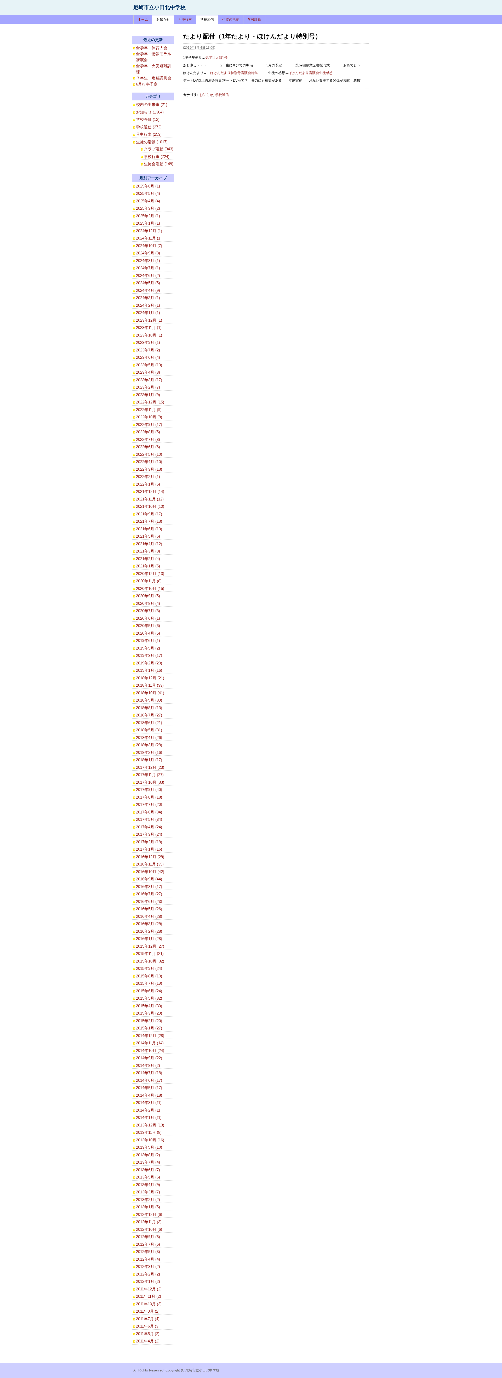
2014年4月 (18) (149, 1095)
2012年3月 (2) (148, 1266)
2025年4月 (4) (148, 201)
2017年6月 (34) (149, 812)
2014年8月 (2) (148, 1065)
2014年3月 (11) (149, 1102)
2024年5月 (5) (148, 283)
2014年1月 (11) (149, 1117)
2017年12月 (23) (150, 767)
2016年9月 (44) (149, 879)
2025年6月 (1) (148, 186)
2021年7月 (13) (149, 521)
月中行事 (185, 19)
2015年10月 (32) (150, 961)
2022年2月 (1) (148, 476)
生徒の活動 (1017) (152, 142)
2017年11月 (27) (150, 774)
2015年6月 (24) (149, 991)
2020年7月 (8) (148, 610)
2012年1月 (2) (148, 1281)
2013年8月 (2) (148, 1155)
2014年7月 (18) (149, 1072)
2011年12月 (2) (149, 1289)
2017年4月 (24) (149, 827)
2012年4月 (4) (148, 1259)
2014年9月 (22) (149, 1058)
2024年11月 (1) (149, 238)
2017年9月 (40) (149, 789)
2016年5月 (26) (149, 909)
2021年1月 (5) (148, 566)
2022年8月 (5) (148, 432)
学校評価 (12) (147, 119)
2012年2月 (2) (148, 1274)
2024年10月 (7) (149, 245)
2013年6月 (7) (148, 1170)
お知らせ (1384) (150, 112)
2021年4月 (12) (149, 544)
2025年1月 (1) (148, 223)
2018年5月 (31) (149, 730)
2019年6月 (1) (148, 640)
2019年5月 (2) (148, 648)
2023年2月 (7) (148, 387)
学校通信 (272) (149, 127)
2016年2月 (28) (149, 931)
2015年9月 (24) (149, 968)
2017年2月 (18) (149, 842)
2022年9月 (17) (149, 424)
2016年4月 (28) (149, 916)
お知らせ (163, 19)
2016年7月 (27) (149, 894)
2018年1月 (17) (149, 760)
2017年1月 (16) (149, 849)
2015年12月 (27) (150, 946)
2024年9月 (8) (148, 253)
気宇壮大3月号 (216, 58)
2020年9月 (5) (148, 596)
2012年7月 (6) (148, 1244)
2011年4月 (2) (147, 1341)
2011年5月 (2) (147, 1333)
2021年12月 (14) (150, 491)
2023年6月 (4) (148, 357)
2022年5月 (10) (149, 454)
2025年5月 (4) (148, 193)
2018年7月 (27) (149, 715)
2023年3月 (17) (149, 380)
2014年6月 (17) (149, 1080)
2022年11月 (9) (149, 409)
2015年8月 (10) (149, 976)
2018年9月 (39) (149, 700)
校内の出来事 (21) (151, 104)
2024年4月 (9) (148, 290)
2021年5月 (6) (148, 536)
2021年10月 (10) (150, 506)
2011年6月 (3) (147, 1326)
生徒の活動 (230, 19)
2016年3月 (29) (149, 923)
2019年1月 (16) (149, 670)
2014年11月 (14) (150, 1043)
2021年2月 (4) (148, 558)
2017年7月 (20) (149, 804)
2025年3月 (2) (148, 208)
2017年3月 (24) (149, 834)
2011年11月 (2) (148, 1296)
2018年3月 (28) (149, 745)
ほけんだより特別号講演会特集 (234, 73)
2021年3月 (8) (148, 551)
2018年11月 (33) (150, 685)
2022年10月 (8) (149, 417)
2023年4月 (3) (148, 372)
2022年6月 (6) (148, 447)
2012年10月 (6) (149, 1229)
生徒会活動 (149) (158, 164)
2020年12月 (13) (150, 573)
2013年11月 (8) (149, 1132)
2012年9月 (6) (148, 1236)
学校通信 (207, 19)
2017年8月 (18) (149, 797)
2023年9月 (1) (148, 342)
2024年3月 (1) (148, 297)
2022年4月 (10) (149, 461)
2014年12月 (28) (150, 1035)
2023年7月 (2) (148, 350)
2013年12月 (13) (150, 1125)
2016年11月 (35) (150, 864)
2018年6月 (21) (149, 722)
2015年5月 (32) (149, 998)
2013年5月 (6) (148, 1177)
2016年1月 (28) (149, 938)
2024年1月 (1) (148, 312)
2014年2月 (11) (149, 1110)
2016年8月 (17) (149, 886)
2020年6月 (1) (148, 618)
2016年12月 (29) (150, 857)
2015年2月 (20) (149, 1020)
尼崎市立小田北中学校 (159, 7)
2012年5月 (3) (148, 1251)
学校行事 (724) (156, 156)
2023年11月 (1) (149, 327)
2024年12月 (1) (149, 231)
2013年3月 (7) (148, 1192)
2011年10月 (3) (149, 1304)
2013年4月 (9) (148, 1184)
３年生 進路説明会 (153, 78)
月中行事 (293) (149, 134)
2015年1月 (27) (149, 1028)
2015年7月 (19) (149, 983)
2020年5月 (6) (148, 625)
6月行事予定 (147, 84)
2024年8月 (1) (148, 260)
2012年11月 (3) (149, 1222)
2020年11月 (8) (149, 581)
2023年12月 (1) (149, 320)
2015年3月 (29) (149, 1013)
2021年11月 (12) (150, 499)
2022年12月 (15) (150, 402)
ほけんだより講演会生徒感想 (310, 73)
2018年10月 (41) (150, 693)
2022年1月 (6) (148, 484)
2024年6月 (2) (148, 275)
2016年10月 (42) (150, 871)
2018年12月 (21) (150, 678)
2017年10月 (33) (150, 782)
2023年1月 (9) (148, 394)
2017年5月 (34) (149, 819)
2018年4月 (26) (149, 737)
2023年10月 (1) (149, 335)
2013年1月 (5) (148, 1207)
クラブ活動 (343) (158, 149)
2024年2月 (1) (148, 305)
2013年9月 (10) (149, 1147)
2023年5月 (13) (149, 365)
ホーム (143, 19)
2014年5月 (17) (149, 1087)
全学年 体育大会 (151, 47)
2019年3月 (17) (149, 655)
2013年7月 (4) (148, 1162)
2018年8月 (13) (149, 707)
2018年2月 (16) (149, 752)
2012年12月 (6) (149, 1214)
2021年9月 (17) (149, 514)
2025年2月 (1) (148, 216)
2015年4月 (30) (149, 1006)
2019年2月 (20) (149, 663)
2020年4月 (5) (148, 633)
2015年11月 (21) (150, 953)
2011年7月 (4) (147, 1319)
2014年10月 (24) (150, 1050)
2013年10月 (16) (150, 1140)
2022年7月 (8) (148, 439)
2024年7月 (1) (148, 268)
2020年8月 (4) (148, 603)
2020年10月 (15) (150, 588)
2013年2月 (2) (148, 1199)
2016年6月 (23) (149, 901)
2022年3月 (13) (149, 469)
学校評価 (254, 19)
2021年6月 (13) (149, 529)
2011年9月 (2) (147, 1311)
